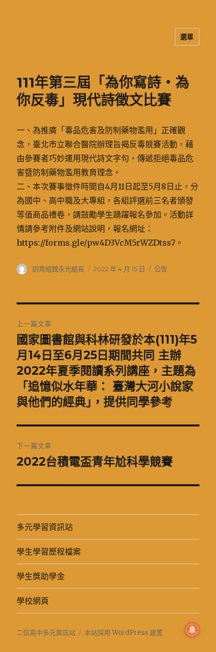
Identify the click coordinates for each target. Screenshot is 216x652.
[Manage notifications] (192, 630)
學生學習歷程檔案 (49, 552)
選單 (187, 37)
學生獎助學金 (41, 576)
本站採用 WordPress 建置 (123, 632)
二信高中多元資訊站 (46, 632)
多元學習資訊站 (45, 527)
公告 (160, 269)
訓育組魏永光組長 (58, 269)
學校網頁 (33, 601)
